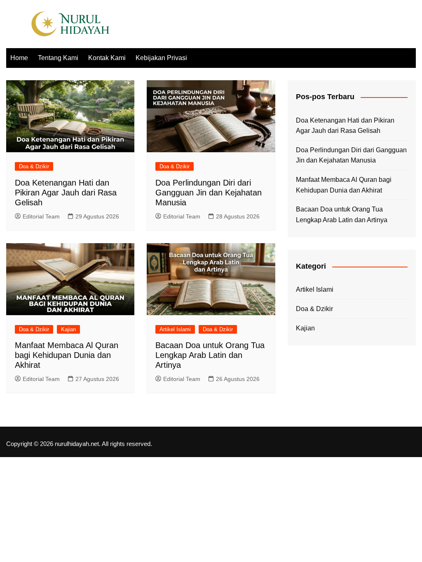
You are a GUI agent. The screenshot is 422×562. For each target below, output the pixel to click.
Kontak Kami (107, 57)
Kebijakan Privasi (161, 57)
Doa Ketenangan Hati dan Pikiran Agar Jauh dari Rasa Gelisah (66, 192)
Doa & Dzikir (34, 166)
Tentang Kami (58, 57)
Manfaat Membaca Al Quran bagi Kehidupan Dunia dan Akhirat (66, 355)
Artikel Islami (175, 329)
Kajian (68, 329)
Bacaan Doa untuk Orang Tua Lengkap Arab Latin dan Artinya (210, 355)
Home (19, 57)
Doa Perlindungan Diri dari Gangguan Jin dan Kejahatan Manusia (208, 192)
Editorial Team (41, 216)
